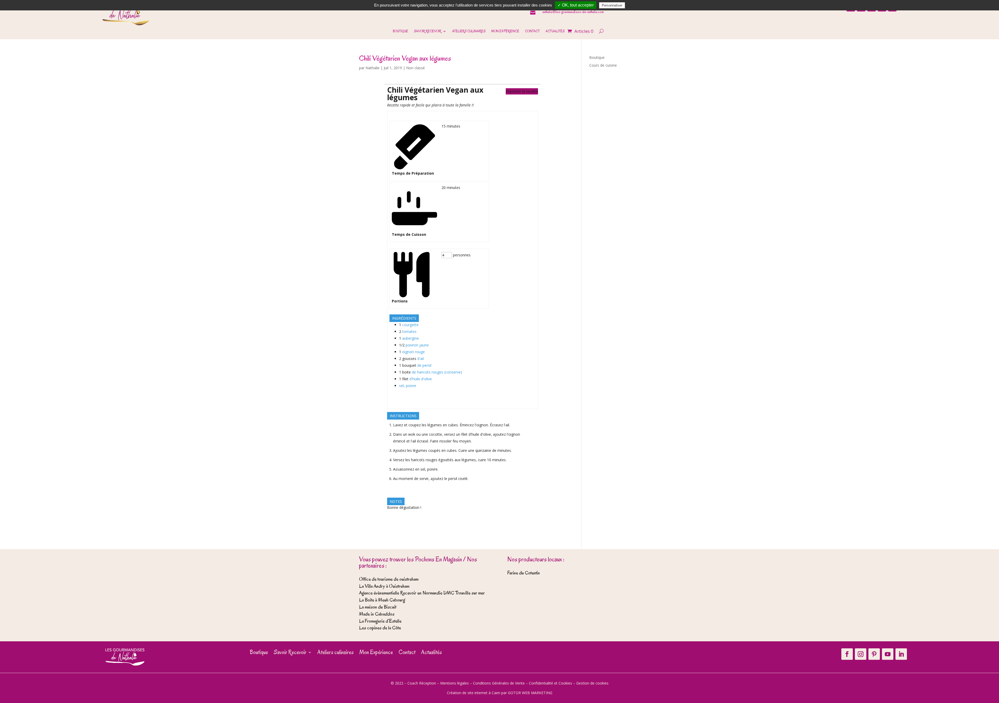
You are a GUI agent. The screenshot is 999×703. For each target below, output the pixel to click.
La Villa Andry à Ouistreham (384, 586)
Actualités (555, 31)
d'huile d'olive (420, 378)
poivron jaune (417, 345)
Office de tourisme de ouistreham (388, 579)
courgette (410, 324)
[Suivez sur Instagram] (860, 654)
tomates (409, 331)
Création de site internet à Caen (473, 692)
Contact (532, 31)
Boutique (400, 31)
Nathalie (373, 67)
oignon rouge (413, 351)
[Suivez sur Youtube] (887, 654)
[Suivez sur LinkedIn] (901, 654)
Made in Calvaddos (376, 614)
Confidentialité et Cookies (550, 683)
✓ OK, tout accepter (576, 5)
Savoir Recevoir (427, 31)
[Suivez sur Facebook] (847, 654)
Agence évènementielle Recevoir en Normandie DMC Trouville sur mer (422, 593)
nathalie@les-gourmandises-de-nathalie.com (573, 11)
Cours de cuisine (603, 65)
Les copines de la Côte (380, 627)
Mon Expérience (505, 31)
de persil (424, 365)
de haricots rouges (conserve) (437, 372)
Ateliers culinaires (468, 31)
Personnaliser (612, 5)
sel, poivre (407, 385)
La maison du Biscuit (377, 607)
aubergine (410, 338)
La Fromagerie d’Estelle (380, 621)
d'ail (420, 358)
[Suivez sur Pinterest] (874, 654)
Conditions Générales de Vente (499, 683)
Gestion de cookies (592, 683)
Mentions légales (454, 683)
